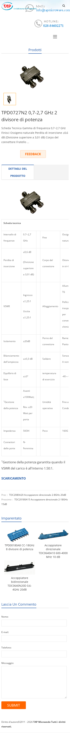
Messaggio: (7, 663)
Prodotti (35, 49)
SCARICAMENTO (13, 478)
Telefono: (6, 647)
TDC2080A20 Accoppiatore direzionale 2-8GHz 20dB (37, 495)
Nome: (5, 616)
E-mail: (5, 632)
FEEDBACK (33, 154)
